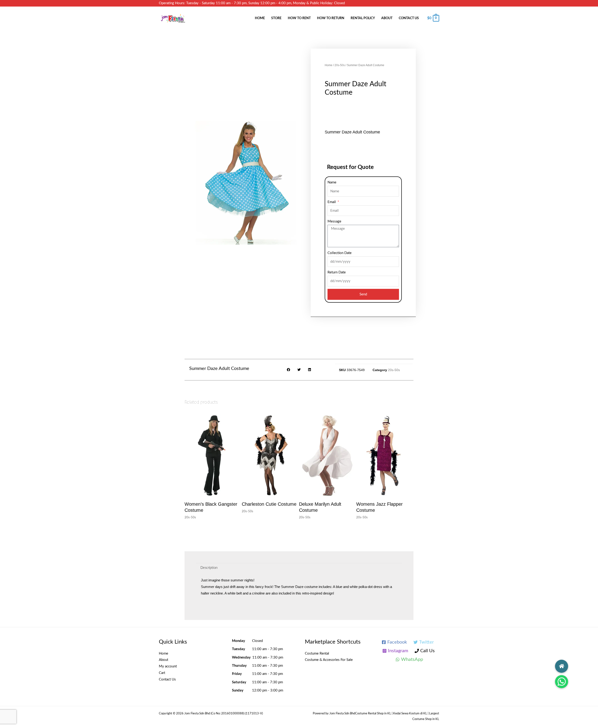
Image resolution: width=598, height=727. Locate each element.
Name (331, 182)
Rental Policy (363, 18)
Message (334, 221)
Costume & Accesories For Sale (329, 660)
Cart (162, 673)
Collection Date (339, 253)
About (386, 18)
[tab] (209, 567)
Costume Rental (317, 653)
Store (276, 18)
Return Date (336, 272)
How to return (330, 18)
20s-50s (340, 65)
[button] (561, 681)
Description (208, 567)
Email (332, 202)
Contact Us (409, 18)
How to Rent (299, 18)
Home (260, 18)
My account (168, 666)
